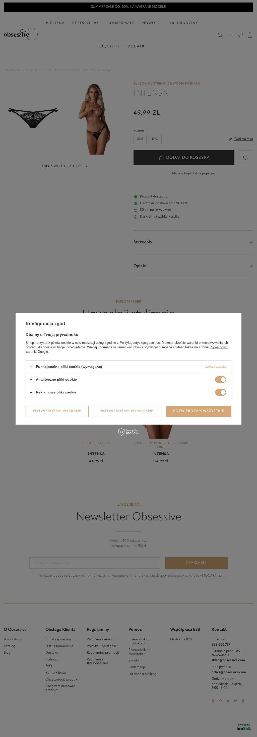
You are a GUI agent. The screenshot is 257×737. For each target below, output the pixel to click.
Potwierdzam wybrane (57, 411)
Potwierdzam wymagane (127, 411)
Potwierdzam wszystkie (198, 411)
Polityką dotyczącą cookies (140, 342)
